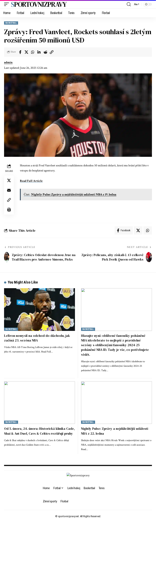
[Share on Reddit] (45, 52)
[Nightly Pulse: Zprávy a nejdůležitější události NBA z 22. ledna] (116, 402)
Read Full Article (31, 181)
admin (8, 62)
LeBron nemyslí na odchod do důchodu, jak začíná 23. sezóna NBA (37, 337)
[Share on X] (26, 52)
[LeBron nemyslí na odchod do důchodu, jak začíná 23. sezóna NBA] (39, 309)
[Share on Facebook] (20, 52)
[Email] (9, 190)
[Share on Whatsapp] (33, 52)
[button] (7, 4)
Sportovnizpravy (38, 4)
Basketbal (11, 23)
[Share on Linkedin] (39, 52)
